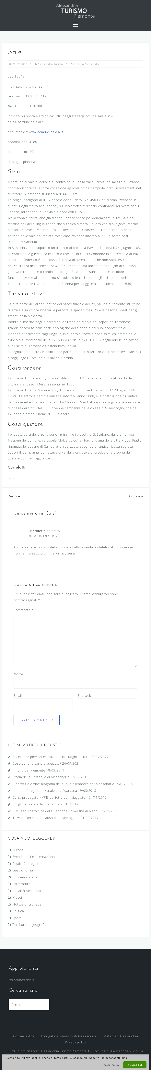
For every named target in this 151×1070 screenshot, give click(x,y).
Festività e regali (25, 863)
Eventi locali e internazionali (34, 857)
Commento (24, 610)
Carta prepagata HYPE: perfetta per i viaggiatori (50, 797)
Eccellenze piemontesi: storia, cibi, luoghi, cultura (51, 757)
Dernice (14, 496)
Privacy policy (75, 1042)
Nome (18, 674)
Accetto (134, 1064)
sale (11, 479)
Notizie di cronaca (26, 904)
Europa (18, 850)
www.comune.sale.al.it (46, 132)
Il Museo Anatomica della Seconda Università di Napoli (56, 811)
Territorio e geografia (29, 924)
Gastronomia (22, 870)
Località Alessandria (86, 64)
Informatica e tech (26, 877)
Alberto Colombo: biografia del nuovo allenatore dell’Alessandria (63, 784)
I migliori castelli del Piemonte (36, 804)
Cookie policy (23, 1036)
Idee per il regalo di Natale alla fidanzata (45, 790)
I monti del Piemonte (29, 770)
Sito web (84, 695)
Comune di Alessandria (111, 1051)
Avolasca (136, 496)
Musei (17, 897)
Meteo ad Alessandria (120, 1036)
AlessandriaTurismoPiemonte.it (65, 1051)
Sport (16, 918)
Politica (18, 911)
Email (18, 695)
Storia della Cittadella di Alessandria (41, 777)
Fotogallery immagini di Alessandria (68, 1036)
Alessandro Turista (50, 64)
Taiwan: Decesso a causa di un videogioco (46, 818)
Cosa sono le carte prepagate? (37, 763)
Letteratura (21, 884)
